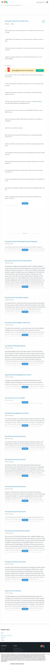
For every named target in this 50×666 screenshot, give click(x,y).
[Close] (48, 654)
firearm (32, 83)
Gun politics (3, 637)
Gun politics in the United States (6, 635)
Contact (3, 650)
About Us (3, 648)
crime (39, 57)
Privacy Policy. (3, 661)
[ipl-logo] (6, 2)
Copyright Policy (17, 648)
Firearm (2, 632)
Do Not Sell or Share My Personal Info (17, 663)
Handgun (2, 640)
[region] (25, 659)
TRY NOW (40, 70)
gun (31, 92)
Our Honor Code (17, 651)
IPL (1, 5)
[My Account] (47, 2)
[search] (44, 2)
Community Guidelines (18, 650)
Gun (1, 634)
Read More (25, 249)
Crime (2, 638)
